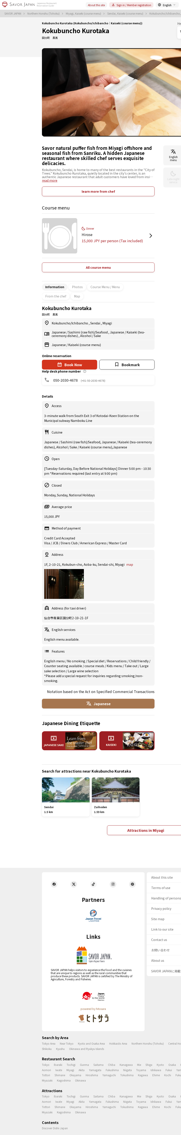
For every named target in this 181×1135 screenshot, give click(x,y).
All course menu (98, 267)
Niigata (127, 1070)
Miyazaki (47, 1080)
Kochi (167, 1075)
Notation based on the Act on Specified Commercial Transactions (101, 691)
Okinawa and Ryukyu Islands (86, 1049)
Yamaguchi (109, 1075)
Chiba (111, 1064)
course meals (95, 666)
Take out (131, 666)
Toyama (141, 1070)
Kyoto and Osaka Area (91, 1043)
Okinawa (80, 1080)
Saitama (98, 1064)
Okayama (75, 1075)
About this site (96, 5)
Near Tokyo (67, 1043)
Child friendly (139, 661)
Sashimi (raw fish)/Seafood (88, 332)
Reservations (117, 661)
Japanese (59, 332)
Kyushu (60, 1049)
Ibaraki (58, 1064)
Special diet (96, 661)
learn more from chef (98, 191)
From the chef (55, 296)
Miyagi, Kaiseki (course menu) (84, 13)
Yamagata (95, 1070)
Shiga (148, 1064)
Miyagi (107, 323)
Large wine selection (83, 671)
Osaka (172, 1064)
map (129, 564)
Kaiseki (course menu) (84, 345)
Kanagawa (126, 1064)
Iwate (58, 1070)
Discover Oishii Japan (55, 1128)
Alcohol (86, 335)
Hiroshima (92, 1075)
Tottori (46, 1075)
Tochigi (71, 1064)
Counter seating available (63, 666)
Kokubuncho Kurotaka (75, 30)
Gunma (84, 1064)
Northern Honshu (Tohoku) (43, 13)
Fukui (169, 1070)
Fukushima (112, 1070)
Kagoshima (64, 1080)
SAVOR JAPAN (13, 13)
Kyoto (160, 1064)
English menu (54, 661)
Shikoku (47, 1049)
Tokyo (45, 1064)
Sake (97, 335)
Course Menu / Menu (105, 287)
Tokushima (127, 1075)
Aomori (46, 1070)
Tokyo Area (48, 1043)
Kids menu (115, 666)
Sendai (95, 323)
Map (77, 296)
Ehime (156, 1075)
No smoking (76, 661)
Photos (77, 287)
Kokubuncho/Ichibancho (70, 323)
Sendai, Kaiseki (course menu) (125, 13)
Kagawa (143, 1075)
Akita (82, 1070)
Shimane (60, 1075)
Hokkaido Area (118, 1043)
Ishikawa (156, 1070)
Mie (139, 1064)
